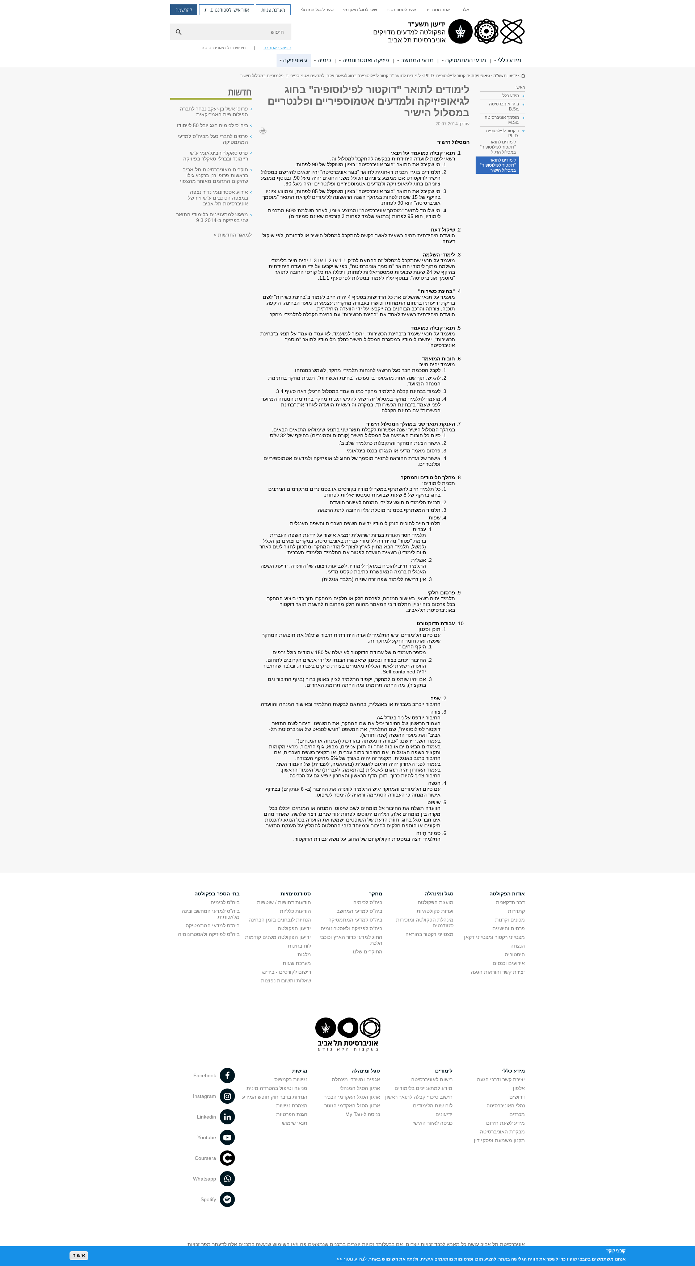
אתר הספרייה (437, 9)
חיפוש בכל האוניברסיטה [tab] (224, 47)
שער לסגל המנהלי (317, 9)
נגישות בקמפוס (290, 1079)
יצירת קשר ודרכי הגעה (501, 1079)
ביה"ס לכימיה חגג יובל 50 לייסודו (212, 125)
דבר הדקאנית (510, 902)
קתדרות (516, 911)
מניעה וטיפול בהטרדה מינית (277, 1088)
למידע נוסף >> (352, 1258)
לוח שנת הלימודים (432, 1105)
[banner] (347, 33)
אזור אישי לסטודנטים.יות (227, 10)
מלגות (304, 954)
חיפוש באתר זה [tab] (277, 47)
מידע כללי (509, 60)
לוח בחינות (299, 946)
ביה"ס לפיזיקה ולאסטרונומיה (351, 928)
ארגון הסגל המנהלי (360, 1088)
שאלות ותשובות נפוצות (286, 980)
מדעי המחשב (417, 60)
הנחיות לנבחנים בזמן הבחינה (280, 920)
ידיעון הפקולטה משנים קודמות (278, 937)
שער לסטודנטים (401, 9)
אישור (79, 1255)
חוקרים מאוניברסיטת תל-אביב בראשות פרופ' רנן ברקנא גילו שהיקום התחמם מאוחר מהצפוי (214, 175)
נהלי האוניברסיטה (505, 1105)
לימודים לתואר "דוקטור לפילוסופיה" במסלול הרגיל (498, 147)
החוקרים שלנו (367, 951)
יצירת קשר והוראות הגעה (498, 972)
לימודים (443, 1071)
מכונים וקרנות (510, 920)
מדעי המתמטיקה (465, 60)
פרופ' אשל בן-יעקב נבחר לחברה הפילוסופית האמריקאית (214, 111)
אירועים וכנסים (509, 963)
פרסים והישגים (508, 928)
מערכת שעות (297, 963)
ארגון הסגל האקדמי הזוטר (352, 1105)
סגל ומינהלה (439, 894)
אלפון (464, 9)
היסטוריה (515, 954)
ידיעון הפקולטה (294, 928)
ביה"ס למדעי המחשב (359, 911)
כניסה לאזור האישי (432, 1123)
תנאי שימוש (294, 1123)
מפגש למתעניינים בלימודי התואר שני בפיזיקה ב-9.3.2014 (212, 217)
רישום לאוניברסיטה (431, 1079)
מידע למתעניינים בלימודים (423, 1088)
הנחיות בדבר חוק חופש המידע (274, 1097)
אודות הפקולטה (507, 894)
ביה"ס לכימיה (367, 902)
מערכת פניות (273, 10)
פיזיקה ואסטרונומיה (365, 60)
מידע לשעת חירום (505, 1123)
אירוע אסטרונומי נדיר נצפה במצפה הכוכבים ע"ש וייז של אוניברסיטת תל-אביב (218, 197)
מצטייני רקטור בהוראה (429, 934)
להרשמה (184, 10)
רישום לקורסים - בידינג (286, 972)
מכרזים (517, 1114)
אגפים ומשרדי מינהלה (356, 1079)
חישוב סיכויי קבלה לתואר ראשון (418, 1097)
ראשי (520, 87)
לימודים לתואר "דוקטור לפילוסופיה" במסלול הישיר (498, 165)
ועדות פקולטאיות (435, 911)
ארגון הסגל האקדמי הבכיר (352, 1097)
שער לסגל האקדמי (360, 9)
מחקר (375, 894)
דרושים (517, 1097)
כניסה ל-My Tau (362, 1114)
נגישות (299, 1071)
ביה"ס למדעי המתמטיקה (355, 920)
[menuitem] (464, 10)
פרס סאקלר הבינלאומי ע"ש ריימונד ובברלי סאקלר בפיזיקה (215, 156)
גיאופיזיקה (295, 60)
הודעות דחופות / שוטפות (284, 902)
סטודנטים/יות (296, 894)
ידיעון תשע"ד (523, 76)
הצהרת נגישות (291, 1105)
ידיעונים (443, 1114)
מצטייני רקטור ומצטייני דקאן (494, 937)
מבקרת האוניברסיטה (502, 1132)
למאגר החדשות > (233, 235)
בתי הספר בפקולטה (217, 894)
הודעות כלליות (295, 911)
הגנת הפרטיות (291, 1114)
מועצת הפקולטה (436, 902)
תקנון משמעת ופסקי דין (499, 1140)
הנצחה (517, 946)
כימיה (324, 60)
